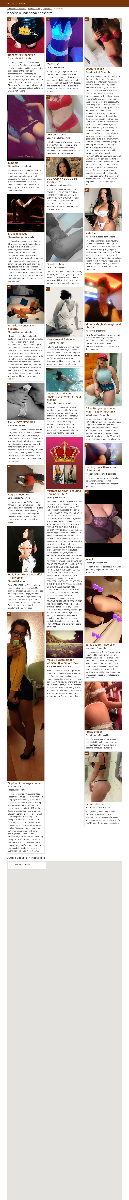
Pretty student (95, 731)
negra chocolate (18, 494)
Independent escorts (16, 8)
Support (13, 162)
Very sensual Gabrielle (61, 339)
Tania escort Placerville (100, 644)
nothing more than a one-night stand (102, 469)
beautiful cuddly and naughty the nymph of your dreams (64, 396)
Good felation (55, 264)
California (47, 8)
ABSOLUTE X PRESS (16, 3)
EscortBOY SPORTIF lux (23, 422)
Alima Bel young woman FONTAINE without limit (101, 410)
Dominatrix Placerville (21, 54)
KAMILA (91, 233)
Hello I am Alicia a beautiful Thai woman (25, 576)
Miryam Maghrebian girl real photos (103, 326)
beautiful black (95, 68)
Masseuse (53, 64)
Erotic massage (17, 233)
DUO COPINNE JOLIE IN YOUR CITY (62, 180)
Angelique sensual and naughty (22, 327)
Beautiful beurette (97, 804)
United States (34, 8)
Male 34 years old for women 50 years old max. (63, 661)
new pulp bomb (56, 134)
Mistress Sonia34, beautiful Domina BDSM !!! (64, 492)
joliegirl (90, 559)
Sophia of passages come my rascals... (24, 785)
